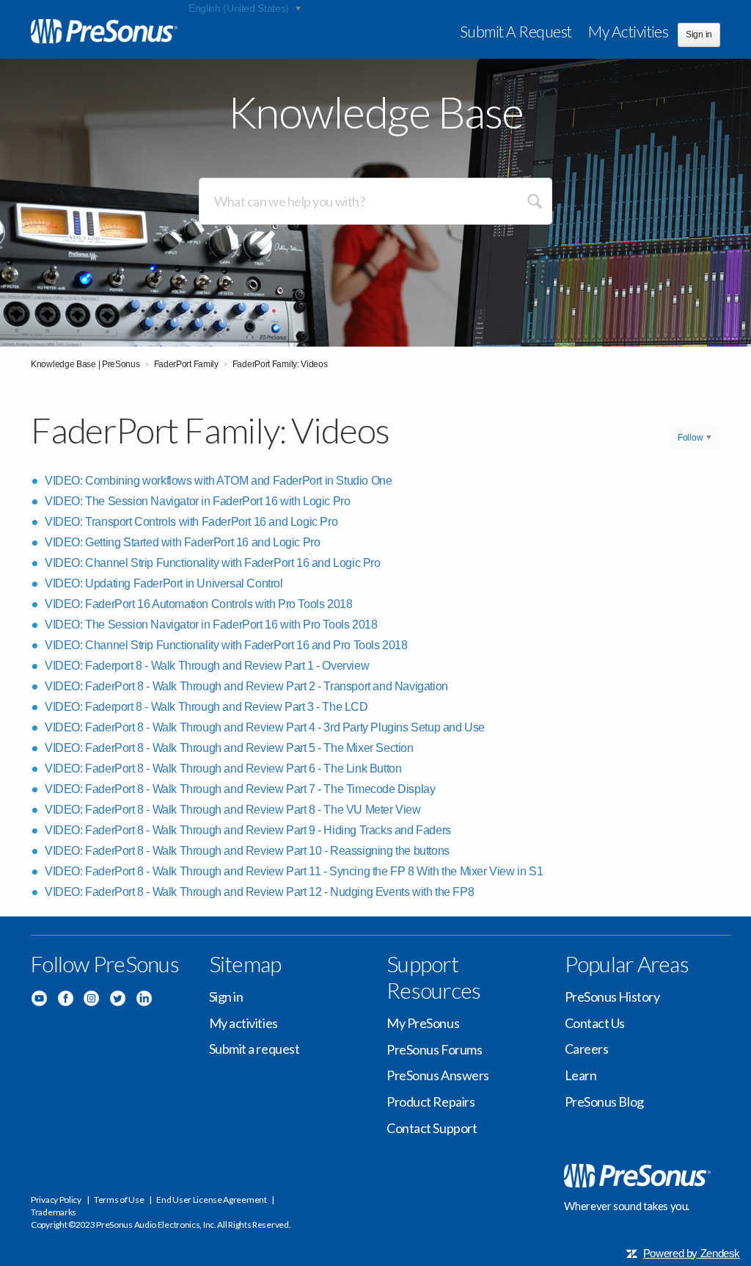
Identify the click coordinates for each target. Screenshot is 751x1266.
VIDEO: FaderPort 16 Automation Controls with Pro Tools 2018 (198, 604)
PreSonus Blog (604, 1101)
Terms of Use (119, 1199)
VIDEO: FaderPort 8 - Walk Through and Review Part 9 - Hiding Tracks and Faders (248, 830)
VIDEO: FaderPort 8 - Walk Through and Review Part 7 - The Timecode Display (240, 789)
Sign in (226, 996)
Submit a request (516, 31)
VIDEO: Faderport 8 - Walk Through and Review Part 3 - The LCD (206, 707)
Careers (587, 1049)
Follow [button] (690, 438)
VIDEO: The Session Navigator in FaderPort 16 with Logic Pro (197, 501)
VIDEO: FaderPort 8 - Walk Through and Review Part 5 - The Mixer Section (229, 748)
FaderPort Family (186, 364)
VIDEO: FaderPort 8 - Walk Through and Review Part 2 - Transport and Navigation (246, 686)
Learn (581, 1075)
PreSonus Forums (434, 1049)
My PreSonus (423, 1023)
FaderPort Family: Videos (280, 364)
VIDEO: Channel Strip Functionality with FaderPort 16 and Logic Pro (213, 563)
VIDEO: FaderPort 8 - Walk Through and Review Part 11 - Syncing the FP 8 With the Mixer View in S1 (294, 871)
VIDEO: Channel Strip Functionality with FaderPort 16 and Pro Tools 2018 (226, 645)
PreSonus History (612, 996)
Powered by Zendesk (691, 1253)
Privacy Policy (56, 1199)
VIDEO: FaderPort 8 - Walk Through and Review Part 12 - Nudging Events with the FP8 (259, 892)
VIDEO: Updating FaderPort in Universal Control (164, 583)
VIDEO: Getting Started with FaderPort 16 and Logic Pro (182, 542)
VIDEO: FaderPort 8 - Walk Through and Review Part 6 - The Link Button (223, 768)
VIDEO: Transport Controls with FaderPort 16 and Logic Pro (191, 522)
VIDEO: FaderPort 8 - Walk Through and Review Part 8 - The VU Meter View (233, 809)
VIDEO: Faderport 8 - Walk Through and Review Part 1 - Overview (207, 665)
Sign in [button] (699, 34)
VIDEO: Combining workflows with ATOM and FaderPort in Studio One (218, 480)
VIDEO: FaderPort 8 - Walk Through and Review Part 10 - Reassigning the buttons (247, 850)
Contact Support (432, 1128)
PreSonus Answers (438, 1075)
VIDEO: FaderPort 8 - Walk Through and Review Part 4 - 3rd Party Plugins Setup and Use (265, 727)
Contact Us (595, 1023)
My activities (628, 31)
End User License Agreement (211, 1199)
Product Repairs (431, 1101)
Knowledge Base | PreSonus (85, 364)
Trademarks (53, 1212)
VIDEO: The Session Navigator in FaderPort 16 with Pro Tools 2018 (211, 624)
